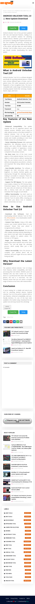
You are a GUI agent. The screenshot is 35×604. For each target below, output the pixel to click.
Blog (27, 601)
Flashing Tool (16, 541)
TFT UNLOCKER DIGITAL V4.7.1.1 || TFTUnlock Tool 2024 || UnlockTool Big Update (21, 457)
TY (17, 601)
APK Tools (16, 516)
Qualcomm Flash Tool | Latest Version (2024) (20, 488)
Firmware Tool (16, 538)
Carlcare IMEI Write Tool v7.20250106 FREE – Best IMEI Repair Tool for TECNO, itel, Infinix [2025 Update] (21, 447)
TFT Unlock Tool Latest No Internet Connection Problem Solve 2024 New (20, 437)
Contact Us (22, 598)
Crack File (13, 28)
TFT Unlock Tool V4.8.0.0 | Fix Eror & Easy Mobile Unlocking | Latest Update (21, 497)
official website (11, 218)
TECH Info (16, 573)
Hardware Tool (16, 556)
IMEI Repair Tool (16, 563)
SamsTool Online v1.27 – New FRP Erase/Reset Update (21, 349)
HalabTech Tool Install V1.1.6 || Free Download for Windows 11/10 (21, 481)
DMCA (28, 598)
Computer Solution (16, 527)
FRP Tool (16, 548)
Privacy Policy (14, 598)
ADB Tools (16, 513)
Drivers (16, 531)
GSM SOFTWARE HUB (23, 421)
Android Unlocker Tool (7, 307)
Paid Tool (16, 566)
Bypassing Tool (16, 523)
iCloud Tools (16, 559)
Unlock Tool (11, 11)
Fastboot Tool (16, 534)
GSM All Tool (16, 552)
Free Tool (16, 545)
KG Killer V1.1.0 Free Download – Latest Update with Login (20, 473)
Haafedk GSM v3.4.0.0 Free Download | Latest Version (19, 465)
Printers (16, 570)
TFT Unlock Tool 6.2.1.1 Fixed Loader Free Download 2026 (20, 332)
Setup (23, 28)
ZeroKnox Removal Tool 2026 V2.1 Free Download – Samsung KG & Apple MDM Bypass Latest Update (21, 341)
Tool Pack (16, 577)
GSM (5, 22)
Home (4, 11)
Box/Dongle (16, 520)
